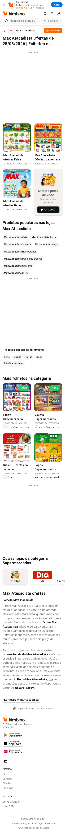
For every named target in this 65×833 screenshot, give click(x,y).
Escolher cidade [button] (54, 21)
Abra (57, 4)
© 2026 (32, 818)
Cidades (7, 783)
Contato (7, 778)
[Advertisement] (32, 86)
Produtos (8, 788)
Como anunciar (11, 801)
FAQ (5, 774)
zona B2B (8, 806)
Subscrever (54, 30)
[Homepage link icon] (14, 708)
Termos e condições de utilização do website (32, 823)
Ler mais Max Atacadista (21, 700)
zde (51, 679)
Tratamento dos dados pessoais (32, 828)
